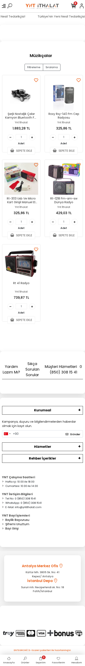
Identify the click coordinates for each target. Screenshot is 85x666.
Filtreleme (33, 67)
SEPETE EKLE (23, 151)
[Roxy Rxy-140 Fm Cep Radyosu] (64, 94)
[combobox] (7, 433)
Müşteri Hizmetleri (63, 369)
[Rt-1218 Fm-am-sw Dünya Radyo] (64, 179)
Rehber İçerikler (42, 458)
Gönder (75, 434)
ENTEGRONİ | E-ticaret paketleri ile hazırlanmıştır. (42, 650)
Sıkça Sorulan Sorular (32, 369)
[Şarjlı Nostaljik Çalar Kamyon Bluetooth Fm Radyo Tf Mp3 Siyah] (21, 94)
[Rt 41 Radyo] (21, 263)
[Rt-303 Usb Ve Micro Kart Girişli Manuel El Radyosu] (21, 179)
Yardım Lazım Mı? (11, 369)
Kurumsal (42, 410)
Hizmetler (42, 446)
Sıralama (52, 67)
